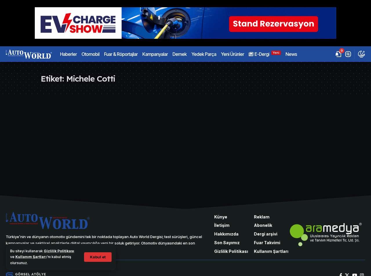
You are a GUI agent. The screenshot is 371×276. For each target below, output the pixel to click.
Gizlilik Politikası (59, 251)
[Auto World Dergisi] (29, 54)
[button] (98, 257)
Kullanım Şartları (31, 257)
